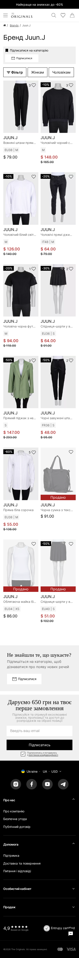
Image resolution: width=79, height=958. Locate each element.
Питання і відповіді (17, 871)
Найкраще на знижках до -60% (39, 4)
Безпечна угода (15, 819)
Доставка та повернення (22, 863)
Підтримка (11, 855)
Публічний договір (17, 827)
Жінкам (37, 72)
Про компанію (13, 811)
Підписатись (39, 745)
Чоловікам (61, 72)
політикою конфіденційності (43, 755)
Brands (14, 25)
